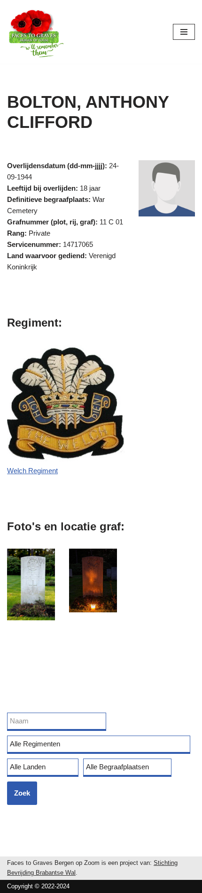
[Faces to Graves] (35, 32)
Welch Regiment (32, 471)
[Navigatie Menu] (184, 32)
